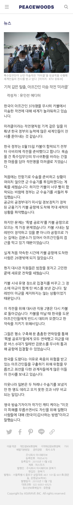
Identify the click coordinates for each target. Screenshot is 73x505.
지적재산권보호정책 (50, 446)
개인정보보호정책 (28, 446)
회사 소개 (50, 450)
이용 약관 (11, 446)
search (66, 7)
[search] (36, 7)
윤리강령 (37, 450)
